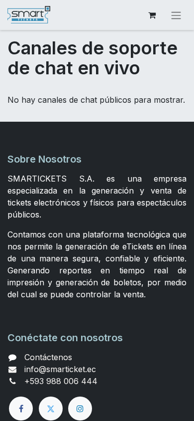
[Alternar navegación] (176, 15)
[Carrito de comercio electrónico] (152, 15)
